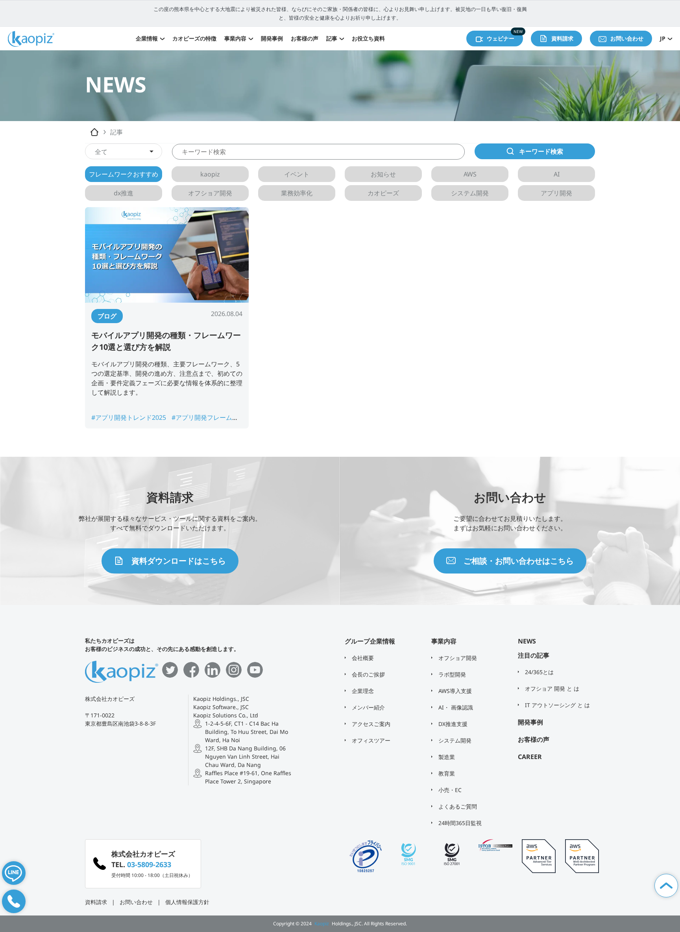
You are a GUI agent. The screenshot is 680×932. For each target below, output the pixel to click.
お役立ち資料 (368, 38)
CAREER (530, 756)
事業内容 (235, 38)
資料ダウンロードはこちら (178, 560)
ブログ (107, 316)
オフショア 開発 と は (551, 688)
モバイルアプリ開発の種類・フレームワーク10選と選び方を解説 (166, 341)
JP (662, 38)
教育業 (446, 773)
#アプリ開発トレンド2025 (129, 417)
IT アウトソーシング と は (556, 705)
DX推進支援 (452, 724)
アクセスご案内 (370, 724)
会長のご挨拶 (367, 674)
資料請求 (96, 902)
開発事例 (272, 38)
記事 (331, 38)
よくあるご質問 (457, 806)
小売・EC (449, 790)
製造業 (446, 757)
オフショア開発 (457, 658)
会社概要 (362, 658)
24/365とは (538, 672)
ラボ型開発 (451, 674)
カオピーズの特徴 (194, 38)
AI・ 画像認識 (455, 707)
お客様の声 (304, 38)
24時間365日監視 (459, 823)
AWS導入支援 (454, 691)
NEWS (527, 641)
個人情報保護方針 (187, 902)
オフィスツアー (370, 740)
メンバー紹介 (367, 707)
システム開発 (454, 740)
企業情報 (147, 38)
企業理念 (362, 691)
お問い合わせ (136, 902)
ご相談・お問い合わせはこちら (519, 560)
